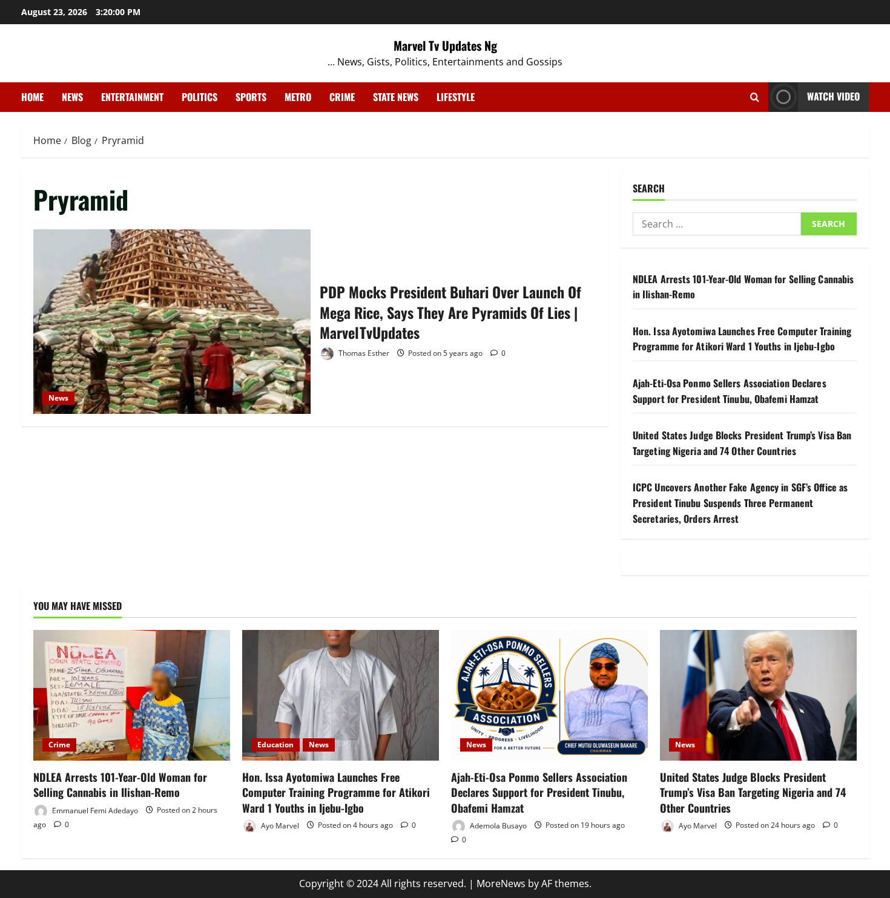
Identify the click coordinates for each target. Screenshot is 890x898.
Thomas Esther (363, 353)
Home (32, 97)
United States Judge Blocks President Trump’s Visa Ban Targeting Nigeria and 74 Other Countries (742, 443)
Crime (342, 97)
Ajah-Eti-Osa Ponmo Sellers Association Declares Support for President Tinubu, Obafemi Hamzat (729, 391)
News (72, 97)
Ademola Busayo (497, 825)
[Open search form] (754, 97)
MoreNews (501, 883)
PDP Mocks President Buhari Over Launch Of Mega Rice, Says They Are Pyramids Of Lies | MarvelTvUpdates (172, 321)
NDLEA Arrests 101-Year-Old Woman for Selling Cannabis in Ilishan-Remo (120, 784)
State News (395, 97)
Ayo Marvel (279, 825)
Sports (251, 97)
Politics (199, 97)
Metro (298, 97)
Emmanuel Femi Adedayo (94, 810)
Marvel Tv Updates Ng (445, 45)
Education (275, 744)
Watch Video (833, 96)
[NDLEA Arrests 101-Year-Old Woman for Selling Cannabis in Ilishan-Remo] (131, 695)
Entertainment (132, 97)
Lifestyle (456, 97)
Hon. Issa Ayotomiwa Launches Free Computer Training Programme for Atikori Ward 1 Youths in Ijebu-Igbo (742, 339)
